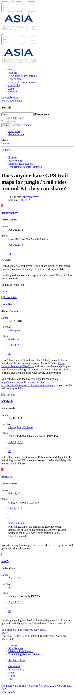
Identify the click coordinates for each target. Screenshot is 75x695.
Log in (5, 143)
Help (11, 88)
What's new (14, 78)
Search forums (29, 75)
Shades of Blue (16, 660)
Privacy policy (16, 669)
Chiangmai (14, 330)
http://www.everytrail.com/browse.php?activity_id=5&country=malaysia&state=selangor (28, 384)
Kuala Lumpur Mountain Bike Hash (33, 365)
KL (10, 587)
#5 (9, 611)
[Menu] (2, 34)
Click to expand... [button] (18, 536)
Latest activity (28, 82)
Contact (12, 91)
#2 (9, 354)
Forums (12, 72)
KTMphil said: (16, 523)
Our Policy (14, 85)
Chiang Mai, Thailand (20, 427)
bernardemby (31, 196)
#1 (9, 253)
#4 (9, 517)
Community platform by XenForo (36, 685)
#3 (9, 451)
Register (5, 149)
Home (11, 69)
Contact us (14, 666)
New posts (14, 75)
